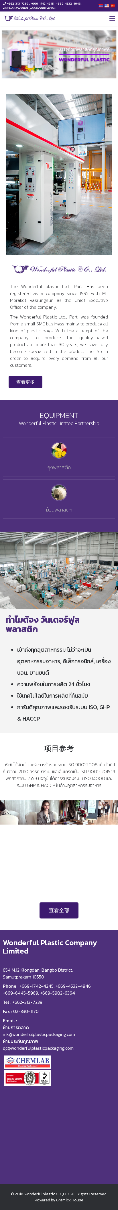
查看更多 (25, 382)
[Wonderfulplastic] (29, 18)
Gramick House (69, 1200)
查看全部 (59, 910)
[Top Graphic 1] (59, 54)
